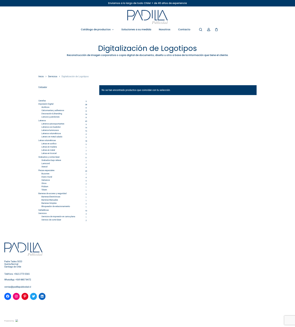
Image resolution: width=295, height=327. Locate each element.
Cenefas (42, 101)
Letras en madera (49, 147)
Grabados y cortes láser (49, 157)
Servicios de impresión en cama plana (58, 216)
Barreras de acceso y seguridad (52, 193)
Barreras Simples (49, 203)
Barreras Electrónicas (50, 196)
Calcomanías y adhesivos (52, 110)
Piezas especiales (46, 170)
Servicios (52, 76)
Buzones (45, 173)
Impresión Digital (45, 104)
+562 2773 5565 (22, 274)
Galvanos (45, 180)
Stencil (44, 166)
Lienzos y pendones (50, 117)
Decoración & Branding (51, 113)
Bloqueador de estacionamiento (55, 206)
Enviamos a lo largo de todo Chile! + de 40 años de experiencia (147, 3)
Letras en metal (48, 150)
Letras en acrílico (49, 143)
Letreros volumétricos (51, 133)
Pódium (44, 186)
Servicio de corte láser (51, 220)
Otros (43, 183)
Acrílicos (45, 107)
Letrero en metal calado (51, 137)
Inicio (41, 76)
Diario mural (46, 177)
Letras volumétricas (47, 140)
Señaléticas (43, 210)
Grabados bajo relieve (51, 160)
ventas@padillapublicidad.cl (17, 287)
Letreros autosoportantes (52, 124)
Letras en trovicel (49, 153)
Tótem (44, 190)
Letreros (42, 120)
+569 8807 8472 (23, 279)
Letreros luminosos (50, 130)
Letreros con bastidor (51, 127)
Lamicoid (45, 163)
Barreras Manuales (49, 200)
